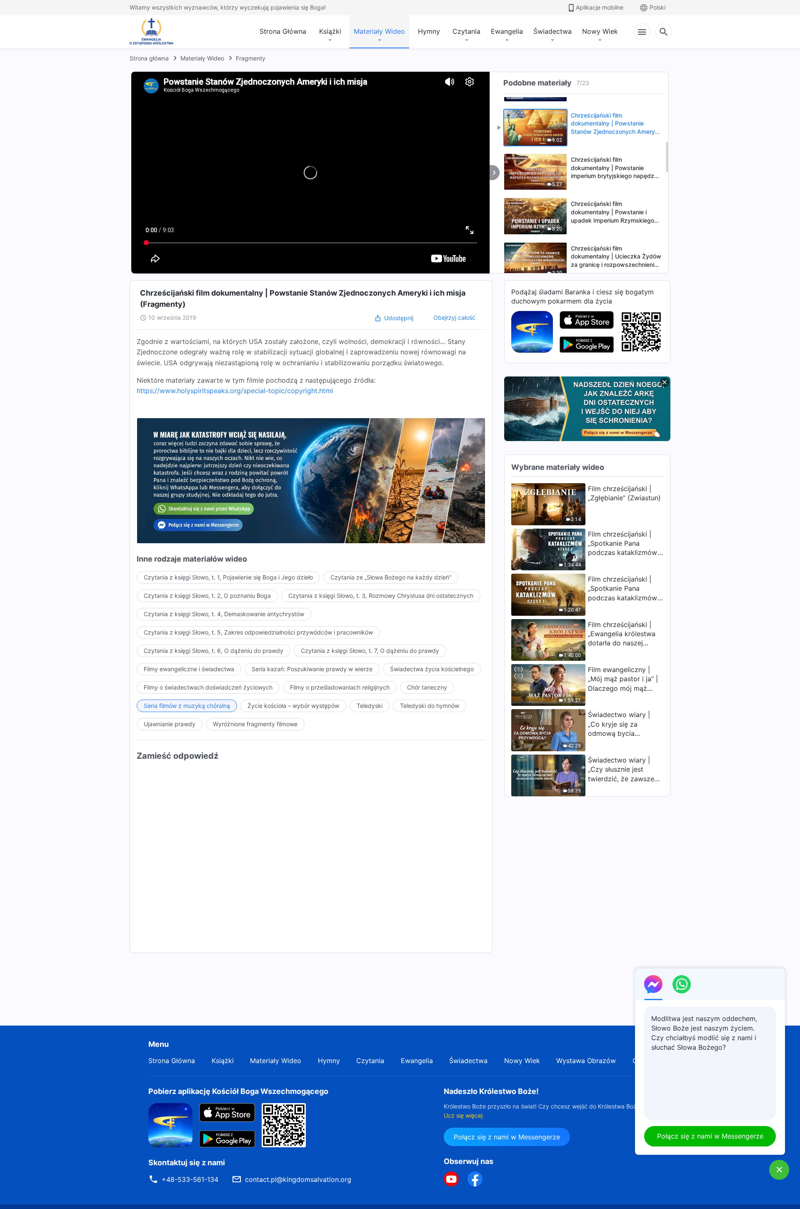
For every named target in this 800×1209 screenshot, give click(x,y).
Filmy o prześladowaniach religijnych (340, 687)
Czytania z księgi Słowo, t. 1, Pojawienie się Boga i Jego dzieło (228, 577)
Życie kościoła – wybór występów (293, 705)
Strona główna (149, 58)
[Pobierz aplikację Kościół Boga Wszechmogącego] (532, 331)
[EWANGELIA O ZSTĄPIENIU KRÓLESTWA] (154, 31)
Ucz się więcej (463, 1115)
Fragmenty (250, 58)
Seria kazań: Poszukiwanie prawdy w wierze (312, 668)
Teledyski (369, 705)
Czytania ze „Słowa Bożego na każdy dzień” (390, 577)
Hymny (429, 31)
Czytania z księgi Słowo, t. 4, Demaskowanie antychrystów (224, 613)
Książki (330, 31)
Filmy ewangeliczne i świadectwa (189, 668)
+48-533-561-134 (190, 1179)
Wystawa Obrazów (586, 1060)
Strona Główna (283, 31)
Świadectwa (552, 31)
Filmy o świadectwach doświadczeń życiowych (208, 687)
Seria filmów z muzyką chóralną (187, 705)
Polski (657, 7)
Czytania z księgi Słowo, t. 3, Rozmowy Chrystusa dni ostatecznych (380, 595)
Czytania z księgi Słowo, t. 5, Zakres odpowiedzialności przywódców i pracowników (258, 632)
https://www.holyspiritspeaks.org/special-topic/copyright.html (235, 390)
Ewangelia (507, 31)
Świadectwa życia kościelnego (432, 668)
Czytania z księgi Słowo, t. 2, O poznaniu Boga (207, 595)
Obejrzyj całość (454, 317)
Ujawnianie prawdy (169, 723)
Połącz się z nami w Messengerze (507, 1137)
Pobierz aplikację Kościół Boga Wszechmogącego (238, 1091)
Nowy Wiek (600, 31)
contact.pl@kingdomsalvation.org (298, 1179)
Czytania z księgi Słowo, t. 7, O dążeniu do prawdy (370, 650)
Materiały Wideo (379, 31)
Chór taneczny (427, 687)
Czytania (466, 31)
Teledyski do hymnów (429, 705)
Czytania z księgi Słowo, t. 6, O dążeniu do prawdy (213, 650)
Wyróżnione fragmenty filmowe (255, 723)
